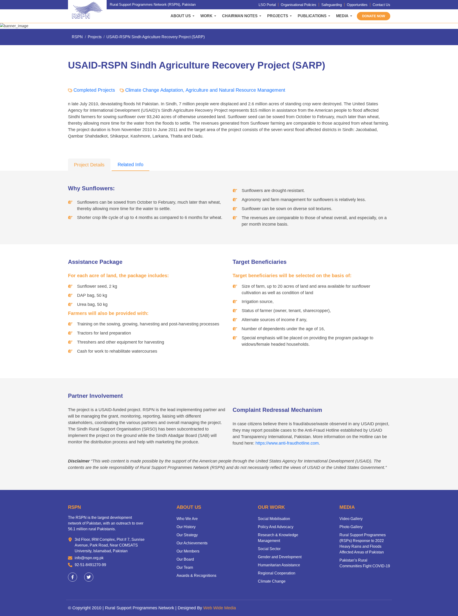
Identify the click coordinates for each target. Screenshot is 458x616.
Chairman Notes (240, 16)
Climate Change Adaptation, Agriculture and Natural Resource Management (205, 90)
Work (206, 16)
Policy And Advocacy (275, 527)
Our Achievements (192, 543)
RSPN (77, 37)
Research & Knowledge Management (278, 538)
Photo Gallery (351, 527)
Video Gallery (351, 519)
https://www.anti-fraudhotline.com (287, 443)
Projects (277, 16)
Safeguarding (331, 4)
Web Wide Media (219, 607)
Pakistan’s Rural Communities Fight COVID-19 (364, 563)
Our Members (188, 551)
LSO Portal (267, 4)
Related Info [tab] (130, 164)
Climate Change (272, 581)
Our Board (185, 559)
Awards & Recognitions (196, 576)
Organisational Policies (298, 4)
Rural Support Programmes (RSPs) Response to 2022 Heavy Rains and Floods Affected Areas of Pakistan (362, 543)
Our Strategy (187, 535)
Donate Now (373, 16)
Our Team (185, 567)
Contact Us (381, 4)
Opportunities (357, 4)
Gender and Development (280, 557)
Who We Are (187, 519)
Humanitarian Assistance (279, 565)
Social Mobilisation (274, 519)
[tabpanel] (229, 330)
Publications (312, 16)
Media (342, 16)
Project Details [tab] (89, 164)
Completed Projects (94, 90)
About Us (181, 16)
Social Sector (269, 549)
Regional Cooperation (276, 573)
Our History (186, 527)
